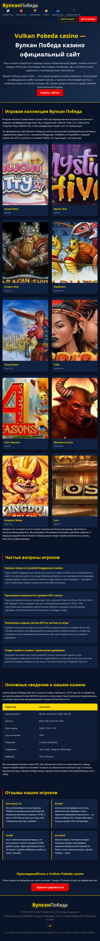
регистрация (88, 19)
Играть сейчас (50, 92)
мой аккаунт (68, 19)
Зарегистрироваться (50, 887)
